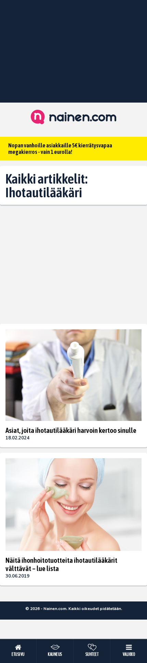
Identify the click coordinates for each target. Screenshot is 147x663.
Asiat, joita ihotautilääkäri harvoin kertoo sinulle (70, 430)
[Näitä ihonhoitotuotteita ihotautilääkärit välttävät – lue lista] (73, 504)
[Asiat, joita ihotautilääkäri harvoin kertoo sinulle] (73, 375)
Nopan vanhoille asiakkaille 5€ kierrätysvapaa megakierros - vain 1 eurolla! (60, 148)
